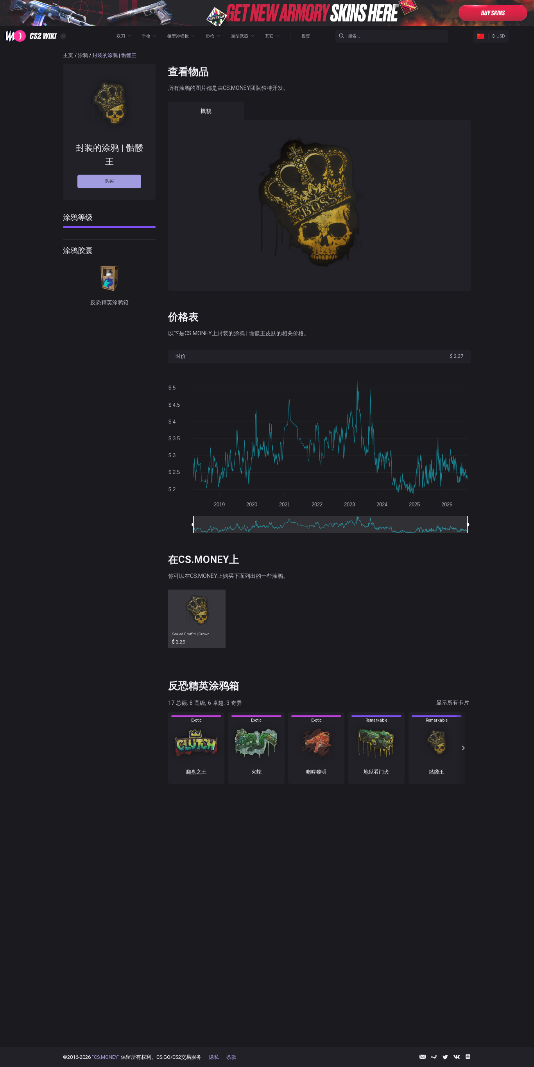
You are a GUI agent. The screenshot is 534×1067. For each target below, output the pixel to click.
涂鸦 (83, 55)
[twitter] (445, 1057)
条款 (231, 1057)
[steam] (434, 1057)
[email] (422, 1057)
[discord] (468, 1057)
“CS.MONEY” (106, 1057)
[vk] (456, 1057)
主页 (68, 55)
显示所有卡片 (452, 702)
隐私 (214, 1057)
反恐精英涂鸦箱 (109, 302)
